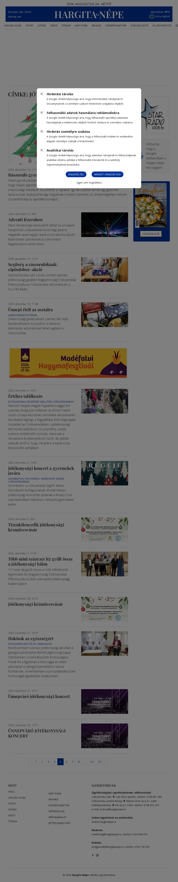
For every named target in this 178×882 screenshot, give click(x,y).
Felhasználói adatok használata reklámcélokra (83, 113)
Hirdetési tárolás (60, 94)
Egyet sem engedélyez (89, 182)
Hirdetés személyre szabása (68, 131)
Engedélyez (76, 174)
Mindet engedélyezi (107, 174)
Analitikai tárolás (60, 150)
